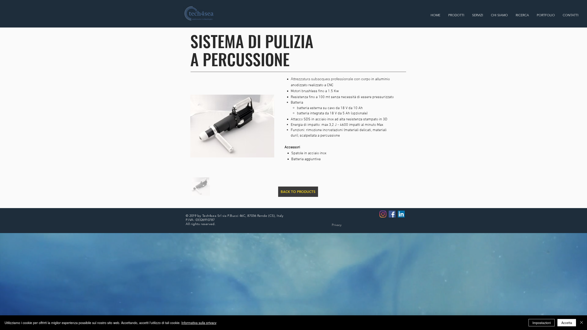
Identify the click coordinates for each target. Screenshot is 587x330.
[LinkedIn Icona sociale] (401, 214)
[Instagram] (382, 214)
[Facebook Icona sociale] (392, 214)
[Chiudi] (581, 322)
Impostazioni (541, 322)
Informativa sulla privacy (198, 322)
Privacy (336, 225)
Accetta (566, 322)
